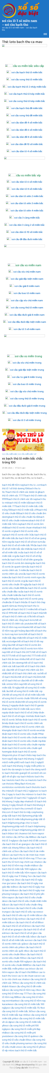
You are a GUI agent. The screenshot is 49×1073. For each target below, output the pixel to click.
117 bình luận (20, 468)
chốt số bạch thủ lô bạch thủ (27, 612)
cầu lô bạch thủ (16, 602)
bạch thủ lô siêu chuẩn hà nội (24, 516)
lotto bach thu (27, 787)
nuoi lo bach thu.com (18, 808)
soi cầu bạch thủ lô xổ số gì (21, 933)
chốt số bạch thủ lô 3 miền (19, 609)
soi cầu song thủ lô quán (23, 1036)
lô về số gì (9, 776)
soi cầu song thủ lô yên (30, 1046)
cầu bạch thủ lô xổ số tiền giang (23, 559)
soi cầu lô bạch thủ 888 (23, 972)
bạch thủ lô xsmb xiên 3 (17, 534)
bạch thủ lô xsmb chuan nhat (22, 527)
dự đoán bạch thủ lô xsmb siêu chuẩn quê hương (23, 748)
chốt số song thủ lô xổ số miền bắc (22, 694)
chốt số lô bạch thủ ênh (29, 676)
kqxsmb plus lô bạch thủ (17, 755)
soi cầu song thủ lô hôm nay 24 (22, 989)
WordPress (34, 1067)
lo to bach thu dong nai (32, 769)
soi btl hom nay (33, 833)
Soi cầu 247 (15, 836)
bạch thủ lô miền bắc (19, 502)
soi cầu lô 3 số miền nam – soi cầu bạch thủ (19, 22)
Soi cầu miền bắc (10, 454)
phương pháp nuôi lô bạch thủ (21, 826)
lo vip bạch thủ (22, 776)
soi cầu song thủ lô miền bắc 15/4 (24, 1007)
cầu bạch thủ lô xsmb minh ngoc (25, 577)
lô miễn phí (11, 762)
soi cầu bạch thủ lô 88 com (29, 840)
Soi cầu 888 (27, 836)
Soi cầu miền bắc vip (27, 454)
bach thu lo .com (32, 484)
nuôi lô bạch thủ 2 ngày (22, 790)
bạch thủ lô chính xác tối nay (22, 499)
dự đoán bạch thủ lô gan (28, 705)
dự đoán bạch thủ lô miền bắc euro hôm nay (23, 709)
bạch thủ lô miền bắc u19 (25, 509)
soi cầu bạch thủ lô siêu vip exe (24, 911)
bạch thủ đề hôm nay (13, 484)
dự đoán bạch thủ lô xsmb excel (25, 730)
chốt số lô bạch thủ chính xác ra (23, 673)
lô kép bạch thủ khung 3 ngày (26, 758)
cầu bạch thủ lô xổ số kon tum (26, 541)
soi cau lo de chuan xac (26, 975)
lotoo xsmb (14, 787)
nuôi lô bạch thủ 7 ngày (21, 797)
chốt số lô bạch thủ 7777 (23, 655)
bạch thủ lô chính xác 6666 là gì (23, 491)
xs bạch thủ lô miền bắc (24, 1050)
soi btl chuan (18, 833)
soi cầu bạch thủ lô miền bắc (26, 72)
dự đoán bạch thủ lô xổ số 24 (21, 712)
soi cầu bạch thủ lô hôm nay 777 (22, 858)
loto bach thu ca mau (21, 780)
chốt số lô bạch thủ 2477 (18, 652)
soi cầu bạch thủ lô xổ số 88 (26, 922)
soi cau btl (26, 968)
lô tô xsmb (31, 772)
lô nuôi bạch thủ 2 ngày (29, 762)
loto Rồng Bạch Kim (20, 783)
